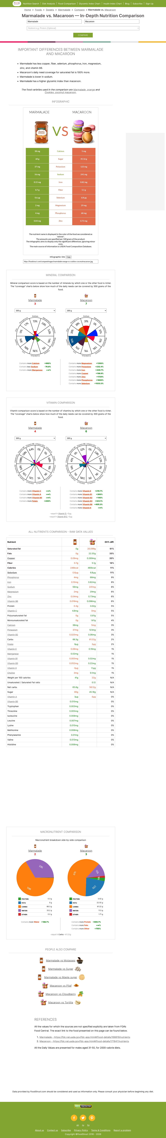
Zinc (9, 596)
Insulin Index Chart (112, 3)
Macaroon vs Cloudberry (61, 994)
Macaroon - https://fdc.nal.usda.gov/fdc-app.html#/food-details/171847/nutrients (84, 1041)
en (78, 1125)
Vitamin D (62, 513)
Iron (9, 582)
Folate (10, 644)
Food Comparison (67, 3)
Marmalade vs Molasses (60, 960)
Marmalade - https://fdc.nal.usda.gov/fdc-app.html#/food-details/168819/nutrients (85, 1037)
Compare (79, 9)
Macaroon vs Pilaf (61, 985)
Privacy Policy (81, 1130)
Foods (38, 9)
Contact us (52, 1130)
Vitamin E (12, 649)
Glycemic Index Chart (89, 3)
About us (39, 1130)
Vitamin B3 (12, 663)
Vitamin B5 (12, 701)
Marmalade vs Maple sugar (60, 977)
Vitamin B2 (12, 634)
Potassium (12, 630)
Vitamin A (12, 696)
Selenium (12, 572)
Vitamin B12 (62, 517)
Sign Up (149, 3)
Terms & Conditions (100, 1130)
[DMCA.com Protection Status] (83, 1107)
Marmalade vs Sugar (60, 968)
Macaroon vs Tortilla (60, 1002)
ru (83, 1125)
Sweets (50, 9)
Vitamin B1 (12, 658)
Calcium (11, 625)
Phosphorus (13, 577)
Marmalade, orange (84, 89)
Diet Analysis (48, 3)
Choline (11, 673)
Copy (69, 257)
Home (27, 9)
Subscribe (137, 3)
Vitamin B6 (12, 601)
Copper (11, 558)
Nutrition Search (31, 3)
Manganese (13, 653)
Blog (127, 3)
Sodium (11, 587)
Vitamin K (12, 668)
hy (88, 1125)
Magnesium (13, 591)
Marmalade (64, 9)
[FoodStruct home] (18, 5)
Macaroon (110, 9)
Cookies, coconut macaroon (60, 92)
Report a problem (122, 1130)
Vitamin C (12, 610)
